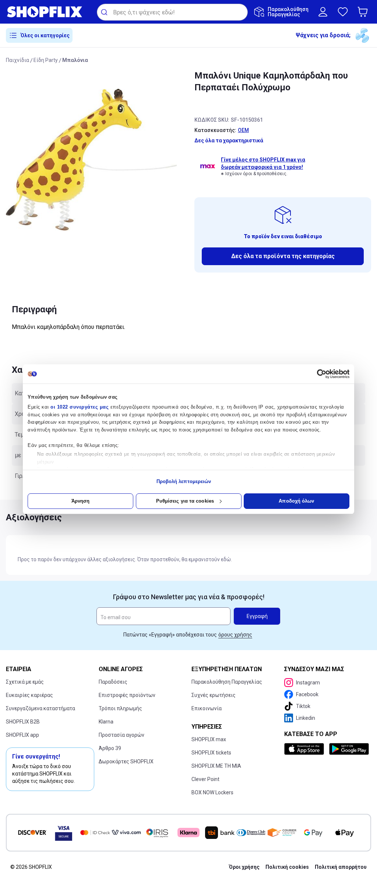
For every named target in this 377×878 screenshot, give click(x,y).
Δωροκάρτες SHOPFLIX (126, 761)
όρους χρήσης (235, 635)
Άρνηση (80, 501)
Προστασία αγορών (121, 735)
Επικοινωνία (206, 708)
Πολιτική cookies (287, 867)
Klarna (106, 722)
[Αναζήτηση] (105, 12)
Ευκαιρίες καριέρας (29, 695)
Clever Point (205, 779)
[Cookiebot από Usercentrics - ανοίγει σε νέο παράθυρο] (317, 374)
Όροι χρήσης (244, 867)
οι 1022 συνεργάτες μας (79, 407)
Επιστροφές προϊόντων (127, 695)
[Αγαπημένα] (342, 11)
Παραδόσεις (113, 682)
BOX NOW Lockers (212, 792)
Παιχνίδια (17, 60)
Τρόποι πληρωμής (120, 708)
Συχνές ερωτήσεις (213, 695)
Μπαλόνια (75, 60)
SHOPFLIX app (22, 735)
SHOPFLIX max (208, 739)
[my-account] (322, 11)
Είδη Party (46, 60)
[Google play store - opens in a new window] (348, 749)
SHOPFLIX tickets (211, 753)
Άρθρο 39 (110, 748)
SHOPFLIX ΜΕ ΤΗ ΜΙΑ (216, 766)
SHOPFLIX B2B (23, 722)
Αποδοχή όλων (296, 501)
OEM (243, 130)
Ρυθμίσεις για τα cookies (185, 501)
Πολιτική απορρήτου (341, 867)
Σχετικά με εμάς (25, 682)
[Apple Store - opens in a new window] (305, 749)
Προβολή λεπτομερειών (183, 481)
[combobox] (172, 12)
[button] (364, 11)
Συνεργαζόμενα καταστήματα (40, 708)
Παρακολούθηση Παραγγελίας (226, 682)
